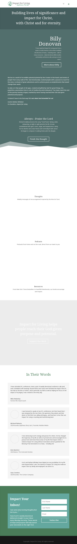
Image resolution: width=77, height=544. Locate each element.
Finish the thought (38, 139)
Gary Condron (15, 473)
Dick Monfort (15, 450)
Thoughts (38, 196)
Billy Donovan (50, 41)
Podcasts (38, 241)
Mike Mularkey (15, 399)
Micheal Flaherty (16, 423)
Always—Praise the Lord (38, 118)
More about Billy (51, 64)
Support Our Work (37, 341)
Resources (38, 286)
